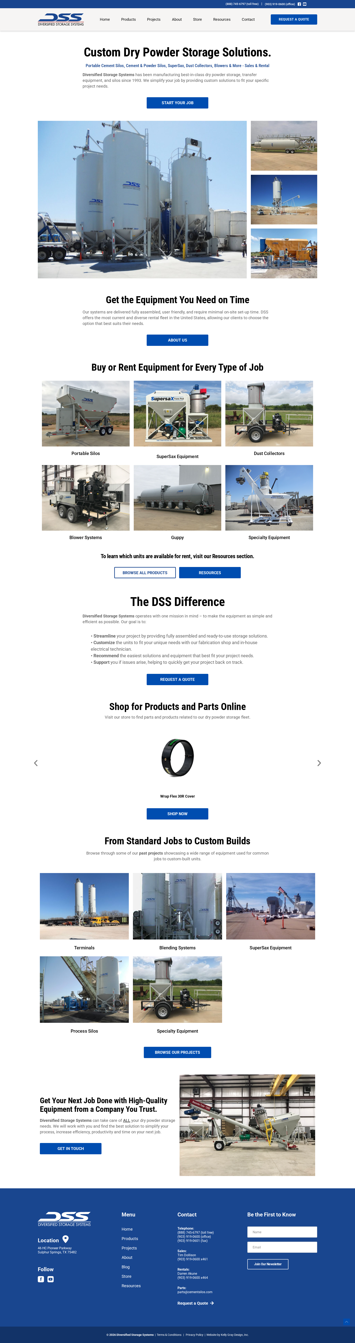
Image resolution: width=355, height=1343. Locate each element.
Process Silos (84, 1031)
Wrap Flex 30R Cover (177, 796)
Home (105, 19)
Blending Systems (177, 947)
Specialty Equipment (269, 537)
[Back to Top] (346, 1322)
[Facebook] (299, 4)
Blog (126, 1266)
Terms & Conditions (169, 1334)
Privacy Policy (194, 1334)
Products (128, 19)
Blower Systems (85, 537)
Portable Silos (85, 453)
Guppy (177, 537)
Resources (222, 19)
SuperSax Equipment (177, 456)
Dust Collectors (269, 453)
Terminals (84, 947)
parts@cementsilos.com (195, 1292)
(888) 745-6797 (236, 4)
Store (197, 19)
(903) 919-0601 (189, 1241)
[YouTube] (304, 4)
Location (48, 1240)
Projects (153, 19)
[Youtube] (50, 1279)
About (177, 19)
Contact (248, 19)
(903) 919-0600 (275, 4)
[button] (36, 763)
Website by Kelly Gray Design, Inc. (227, 1334)
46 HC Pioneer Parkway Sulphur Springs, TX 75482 (57, 1250)
